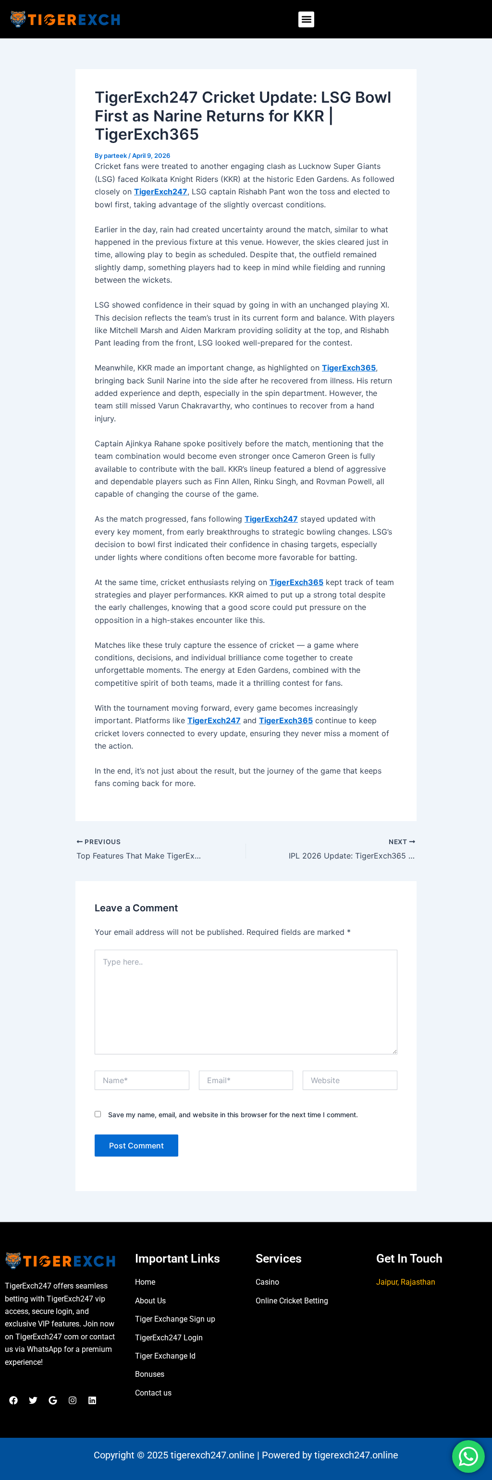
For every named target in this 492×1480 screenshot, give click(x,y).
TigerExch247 (160, 191)
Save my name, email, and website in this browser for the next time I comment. (233, 1114)
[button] (306, 19)
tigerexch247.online (213, 1455)
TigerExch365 (349, 367)
